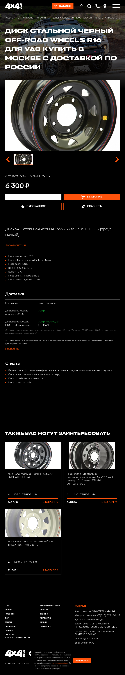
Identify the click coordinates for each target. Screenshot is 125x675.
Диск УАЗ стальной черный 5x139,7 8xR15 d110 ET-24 (30, 476)
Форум (8, 610)
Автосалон (46, 618)
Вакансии (10, 626)
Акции (43, 622)
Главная (10, 17)
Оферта (9, 631)
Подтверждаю (82, 660)
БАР (7, 618)
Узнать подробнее (60, 663)
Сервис (44, 610)
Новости (9, 614)
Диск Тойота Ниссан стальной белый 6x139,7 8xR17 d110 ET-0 (31, 543)
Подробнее (12, 349)
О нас (8, 606)
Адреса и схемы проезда (89, 620)
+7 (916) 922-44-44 (108, 615)
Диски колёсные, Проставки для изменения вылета (85, 17)
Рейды (8, 622)
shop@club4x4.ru (84, 643)
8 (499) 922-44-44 (103, 611)
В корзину (50, 502)
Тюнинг (44, 614)
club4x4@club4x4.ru (86, 639)
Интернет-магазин (34, 17)
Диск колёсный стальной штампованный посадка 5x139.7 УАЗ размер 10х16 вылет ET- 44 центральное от (90, 479)
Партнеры (45, 626)
